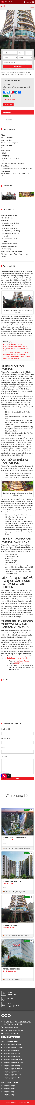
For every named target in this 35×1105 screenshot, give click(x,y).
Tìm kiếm (16, 67)
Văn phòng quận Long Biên (12, 1078)
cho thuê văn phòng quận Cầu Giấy (16, 658)
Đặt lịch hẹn (8, 104)
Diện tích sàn (5, 150)
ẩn (10, 342)
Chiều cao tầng (6, 140)
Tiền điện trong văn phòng (10, 231)
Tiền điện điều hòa (7, 226)
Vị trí (3, 135)
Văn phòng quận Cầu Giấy (11, 1053)
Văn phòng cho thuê (13, 72)
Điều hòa (4, 161)
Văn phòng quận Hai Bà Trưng (12, 1047)
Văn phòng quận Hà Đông (11, 1066)
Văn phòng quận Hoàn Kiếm (12, 1044)
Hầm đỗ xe (5, 166)
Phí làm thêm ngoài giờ (9, 246)
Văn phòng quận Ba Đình (11, 1050)
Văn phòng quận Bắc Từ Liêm (12, 1069)
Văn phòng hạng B (9, 1089)
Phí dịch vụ (5, 220)
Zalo (8, 776)
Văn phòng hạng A (9, 1086)
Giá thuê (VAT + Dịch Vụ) (9, 215)
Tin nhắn (4, 757)
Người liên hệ (5, 729)
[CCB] (3, 6)
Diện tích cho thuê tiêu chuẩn (11, 251)
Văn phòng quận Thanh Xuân (12, 1060)
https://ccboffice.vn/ (22, 661)
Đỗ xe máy (5, 236)
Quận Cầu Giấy (25, 72)
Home (3, 72)
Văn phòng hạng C (9, 1092)
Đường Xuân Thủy (7, 74)
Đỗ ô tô (4, 241)
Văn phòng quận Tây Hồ (11, 1072)
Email (3, 747)
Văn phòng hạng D (9, 1095)
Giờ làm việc (5, 171)
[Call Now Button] (4, 776)
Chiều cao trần (6, 145)
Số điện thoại (5, 738)
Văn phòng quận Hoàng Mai (12, 1075)
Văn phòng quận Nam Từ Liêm (13, 1063)
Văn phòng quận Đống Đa (11, 1056)
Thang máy (5, 156)
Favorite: (29, 2)
